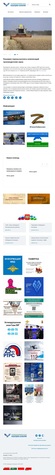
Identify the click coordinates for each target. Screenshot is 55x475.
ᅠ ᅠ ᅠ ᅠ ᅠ (40, 442)
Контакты (39, 438)
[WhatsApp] (16, 98)
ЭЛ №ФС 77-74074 (7, 455)
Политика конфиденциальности (40, 448)
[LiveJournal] (20, 98)
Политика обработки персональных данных (39, 445)
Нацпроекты (37, 11)
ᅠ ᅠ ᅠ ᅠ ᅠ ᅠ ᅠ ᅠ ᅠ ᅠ (40, 443)
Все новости (11, 11)
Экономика (45, 11)
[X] (12, 98)
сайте (18, 70)
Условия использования (39, 440)
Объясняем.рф (42, 70)
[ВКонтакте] (4, 98)
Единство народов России (25, 11)
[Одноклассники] (8, 98)
